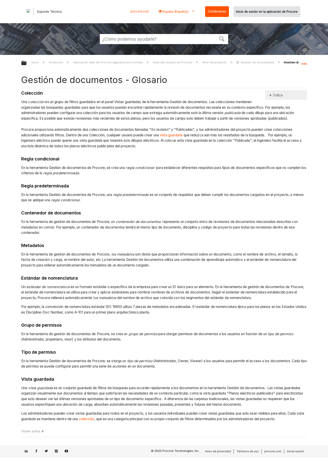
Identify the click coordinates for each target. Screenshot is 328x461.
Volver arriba (30, 431)
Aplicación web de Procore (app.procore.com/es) (108, 62)
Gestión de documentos (257, 62)
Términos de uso (248, 451)
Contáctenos (217, 11)
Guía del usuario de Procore (173, 62)
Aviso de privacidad (218, 451)
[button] (222, 38)
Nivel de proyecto (215, 62)
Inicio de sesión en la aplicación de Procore (267, 11)
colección (86, 419)
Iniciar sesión (295, 451)
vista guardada (171, 135)
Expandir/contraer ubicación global (304, 61)
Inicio (35, 62)
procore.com (140, 11)
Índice (278, 95)
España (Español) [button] (175, 11)
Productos (56, 62)
